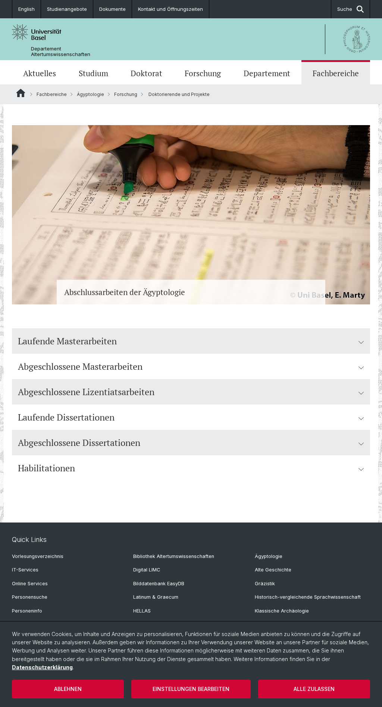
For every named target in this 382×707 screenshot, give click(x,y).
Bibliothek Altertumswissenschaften (173, 556)
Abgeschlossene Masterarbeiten (80, 366)
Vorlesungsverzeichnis (37, 556)
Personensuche (29, 597)
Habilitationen (46, 468)
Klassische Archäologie (282, 611)
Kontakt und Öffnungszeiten (170, 9)
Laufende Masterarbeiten (67, 341)
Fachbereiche (336, 73)
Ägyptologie (90, 94)
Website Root (20, 93)
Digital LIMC (146, 570)
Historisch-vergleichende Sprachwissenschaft (308, 597)
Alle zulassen (314, 689)
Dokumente (112, 9)
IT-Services (25, 570)
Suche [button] (344, 9)
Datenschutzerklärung (42, 667)
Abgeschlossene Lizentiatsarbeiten (86, 392)
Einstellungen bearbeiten (191, 689)
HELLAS (142, 611)
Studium (93, 73)
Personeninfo (27, 611)
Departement (267, 73)
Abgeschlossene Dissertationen (79, 442)
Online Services (30, 583)
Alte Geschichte (273, 570)
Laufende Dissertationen (66, 417)
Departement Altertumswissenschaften (60, 51)
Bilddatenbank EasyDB (158, 583)
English (26, 9)
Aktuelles (39, 73)
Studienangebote (67, 9)
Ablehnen (68, 689)
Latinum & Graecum (155, 597)
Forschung (203, 73)
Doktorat (146, 73)
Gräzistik (265, 583)
